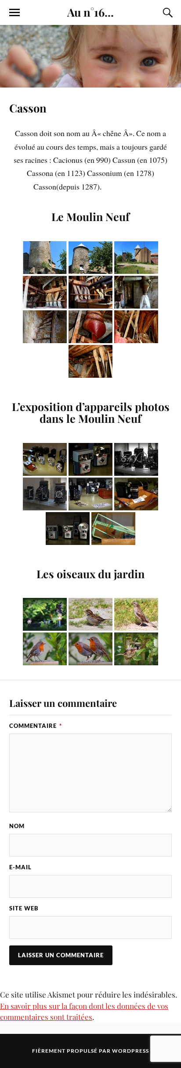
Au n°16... (90, 11)
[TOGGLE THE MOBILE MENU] (14, 13)
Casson (28, 107)
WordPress (130, 1050)
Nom (17, 825)
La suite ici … (125, 186)
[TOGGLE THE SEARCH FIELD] (166, 13)
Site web (24, 908)
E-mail (20, 867)
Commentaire (35, 725)
